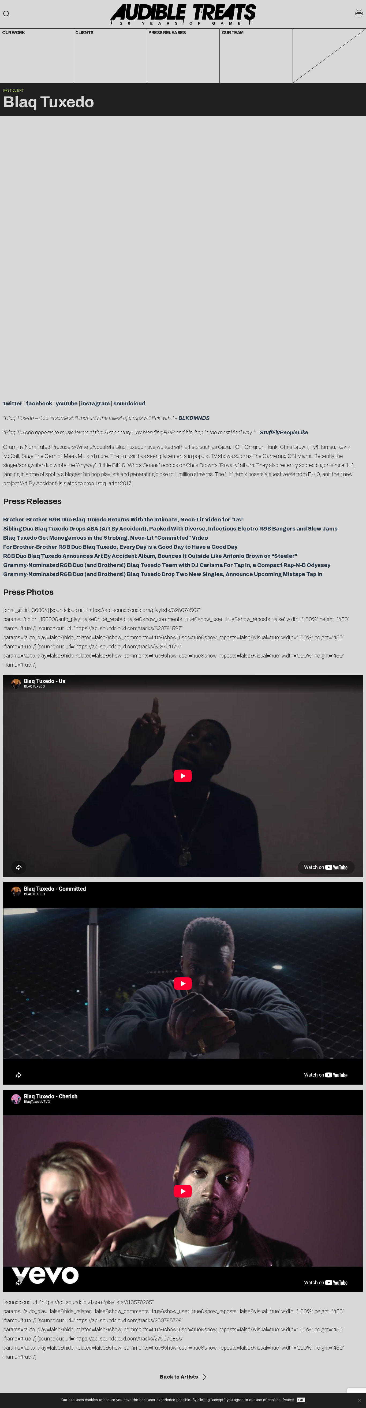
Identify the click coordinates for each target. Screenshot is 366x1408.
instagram (95, 403)
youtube (67, 403)
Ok (300, 1400)
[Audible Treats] (183, 13)
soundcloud (129, 403)
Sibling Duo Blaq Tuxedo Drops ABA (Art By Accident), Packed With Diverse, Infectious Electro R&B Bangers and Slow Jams (170, 529)
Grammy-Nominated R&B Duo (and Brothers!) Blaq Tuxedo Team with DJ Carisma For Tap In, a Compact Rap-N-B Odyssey (166, 565)
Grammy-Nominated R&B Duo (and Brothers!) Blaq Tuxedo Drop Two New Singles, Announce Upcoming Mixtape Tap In (162, 574)
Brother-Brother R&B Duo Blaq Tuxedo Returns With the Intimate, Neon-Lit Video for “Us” (123, 519)
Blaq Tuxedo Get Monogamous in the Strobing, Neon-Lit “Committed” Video (105, 538)
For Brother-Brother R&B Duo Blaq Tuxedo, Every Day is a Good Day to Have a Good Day (120, 547)
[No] (359, 1400)
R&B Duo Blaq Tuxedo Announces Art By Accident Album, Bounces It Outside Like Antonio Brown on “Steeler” (150, 556)
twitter (13, 403)
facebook (39, 403)
